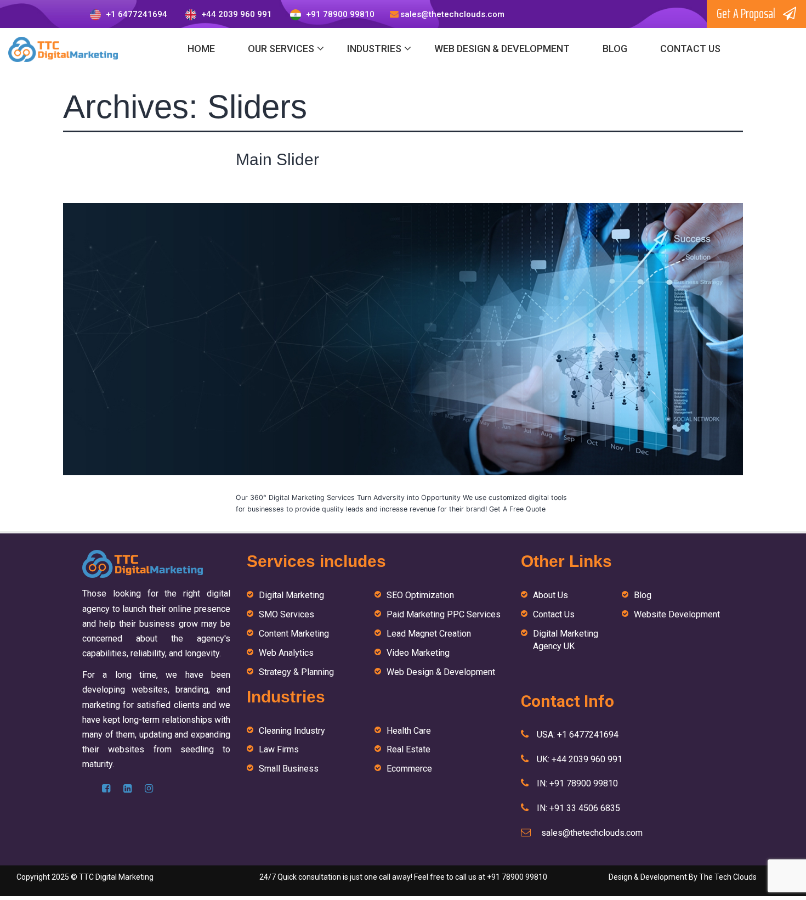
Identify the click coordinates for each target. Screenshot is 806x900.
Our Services (281, 48)
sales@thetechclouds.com (452, 14)
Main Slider (277, 159)
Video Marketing (418, 653)
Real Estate (408, 749)
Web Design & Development (502, 48)
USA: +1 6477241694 (577, 734)
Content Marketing (294, 633)
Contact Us (690, 48)
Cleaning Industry (292, 730)
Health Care (409, 730)
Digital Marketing (291, 595)
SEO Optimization (420, 595)
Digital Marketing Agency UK (565, 639)
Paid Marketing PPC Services (444, 614)
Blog (615, 48)
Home (201, 48)
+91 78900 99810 (339, 14)
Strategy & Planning (296, 672)
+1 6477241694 (135, 14)
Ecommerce (409, 768)
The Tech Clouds (728, 877)
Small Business (289, 768)
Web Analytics (286, 653)
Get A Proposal (747, 13)
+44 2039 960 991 (235, 14)
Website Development (677, 614)
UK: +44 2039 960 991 (579, 759)
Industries (374, 48)
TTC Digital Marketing (116, 877)
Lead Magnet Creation (429, 633)
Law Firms (279, 749)
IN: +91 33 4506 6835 (578, 808)
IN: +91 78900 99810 (577, 783)
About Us (550, 595)
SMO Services (286, 614)
